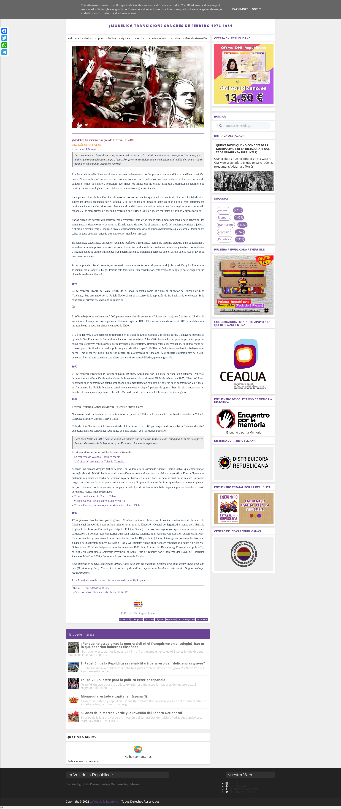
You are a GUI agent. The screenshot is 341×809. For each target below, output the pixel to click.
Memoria (224, 217)
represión (171, 619)
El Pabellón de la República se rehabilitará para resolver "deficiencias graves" (143, 663)
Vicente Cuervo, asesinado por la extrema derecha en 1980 (107, 505)
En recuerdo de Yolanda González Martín (97, 456)
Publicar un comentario (83, 761)
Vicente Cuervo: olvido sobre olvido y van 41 (99, 500)
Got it (256, 9)
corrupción (137, 619)
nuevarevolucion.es (97, 588)
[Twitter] (4, 38)
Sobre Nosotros (239, 786)
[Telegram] (4, 52)
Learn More (239, 9)
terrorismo (202, 619)
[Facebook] (4, 30)
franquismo (226, 225)
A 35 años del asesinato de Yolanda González (99, 461)
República (224, 239)
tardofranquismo (186, 619)
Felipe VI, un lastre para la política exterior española (123, 680)
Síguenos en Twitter (242, 792)
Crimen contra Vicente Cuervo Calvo (95, 496)
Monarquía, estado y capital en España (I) (114, 696)
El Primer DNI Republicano (138, 613)
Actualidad (124, 619)
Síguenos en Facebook (243, 789)
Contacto (235, 783)
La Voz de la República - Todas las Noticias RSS (101, 592)
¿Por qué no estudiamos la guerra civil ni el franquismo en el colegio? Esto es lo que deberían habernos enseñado (143, 645)
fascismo (149, 619)
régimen (160, 619)
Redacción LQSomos (84, 149)
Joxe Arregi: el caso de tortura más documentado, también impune (108, 580)
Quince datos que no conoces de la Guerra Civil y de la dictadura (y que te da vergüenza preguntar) (243, 148)
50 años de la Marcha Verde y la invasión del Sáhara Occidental (131, 713)
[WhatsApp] (4, 45)
